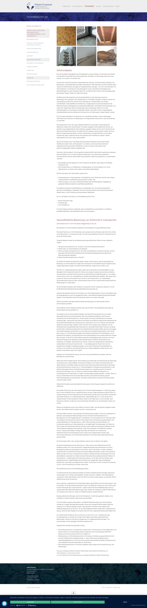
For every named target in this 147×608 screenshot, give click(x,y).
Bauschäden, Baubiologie (33, 59)
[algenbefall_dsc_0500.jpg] (66, 56)
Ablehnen (30, 602)
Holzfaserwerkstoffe (32, 66)
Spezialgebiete (89, 6)
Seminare (98, 6)
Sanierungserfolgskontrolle (34, 48)
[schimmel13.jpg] (107, 36)
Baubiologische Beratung (33, 81)
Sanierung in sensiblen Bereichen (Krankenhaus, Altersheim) (35, 44)
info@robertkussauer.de (33, 579)
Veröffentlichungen (108, 6)
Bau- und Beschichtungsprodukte (35, 85)
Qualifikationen (67, 6)
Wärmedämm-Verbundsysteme (35, 63)
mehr (125, 602)
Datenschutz (117, 587)
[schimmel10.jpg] (66, 36)
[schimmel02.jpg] (86, 36)
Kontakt (117, 6)
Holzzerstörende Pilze (32, 52)
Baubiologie (30, 78)
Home (103, 587)
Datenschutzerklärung (140, 605)
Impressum (109, 587)
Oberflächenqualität (32, 74)
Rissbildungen (30, 70)
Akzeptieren (78, 602)
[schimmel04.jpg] (107, 56)
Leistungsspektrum (77, 6)
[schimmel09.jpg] (86, 56)
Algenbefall (30, 56)
